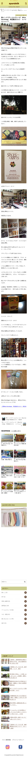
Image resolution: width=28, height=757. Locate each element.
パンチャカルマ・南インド (8, 413)
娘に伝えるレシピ (8, 618)
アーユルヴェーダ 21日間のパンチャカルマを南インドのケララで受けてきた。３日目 (18, 712)
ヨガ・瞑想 (6, 614)
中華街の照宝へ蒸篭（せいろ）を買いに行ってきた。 (18, 718)
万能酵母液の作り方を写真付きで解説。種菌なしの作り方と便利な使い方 (18, 697)
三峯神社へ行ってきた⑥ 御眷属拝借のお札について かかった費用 (18, 726)
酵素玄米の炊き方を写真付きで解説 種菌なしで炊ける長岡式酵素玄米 (18, 683)
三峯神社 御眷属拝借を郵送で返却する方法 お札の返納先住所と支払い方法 (18, 661)
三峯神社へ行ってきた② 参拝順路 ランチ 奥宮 (18, 667)
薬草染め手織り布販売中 (14, 6)
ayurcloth (14, 3)
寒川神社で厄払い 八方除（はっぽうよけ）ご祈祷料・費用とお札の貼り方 (18, 675)
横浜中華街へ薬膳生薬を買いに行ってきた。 (18, 703)
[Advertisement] (12, 553)
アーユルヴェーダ (8, 610)
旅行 (4, 623)
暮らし (4, 592)
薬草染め (5, 605)
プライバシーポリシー (18, 739)
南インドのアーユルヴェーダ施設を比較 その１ (18, 689)
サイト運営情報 (6, 739)
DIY (3, 596)
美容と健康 (6, 601)
